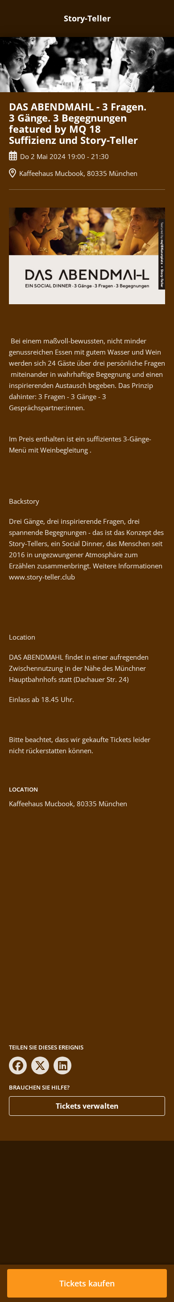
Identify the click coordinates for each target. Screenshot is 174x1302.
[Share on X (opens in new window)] (40, 1065)
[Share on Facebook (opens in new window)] (18, 1065)
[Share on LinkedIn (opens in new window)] (62, 1065)
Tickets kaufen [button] (87, 1283)
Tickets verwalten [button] (87, 1106)
